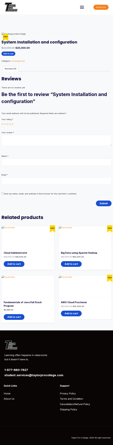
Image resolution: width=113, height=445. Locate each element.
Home (7, 393)
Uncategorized (18, 61)
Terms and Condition (71, 398)
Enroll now (101, 7)
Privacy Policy (68, 393)
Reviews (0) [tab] (10, 68)
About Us (9, 398)
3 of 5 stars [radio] (7, 124)
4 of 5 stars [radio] (10, 124)
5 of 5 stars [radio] (12, 124)
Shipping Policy (68, 409)
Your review (7, 132)
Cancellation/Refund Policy (75, 404)
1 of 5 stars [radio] (2, 124)
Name (4, 156)
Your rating (7, 119)
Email (4, 175)
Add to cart (8, 54)
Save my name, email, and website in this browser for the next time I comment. (40, 193)
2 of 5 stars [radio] (5, 124)
